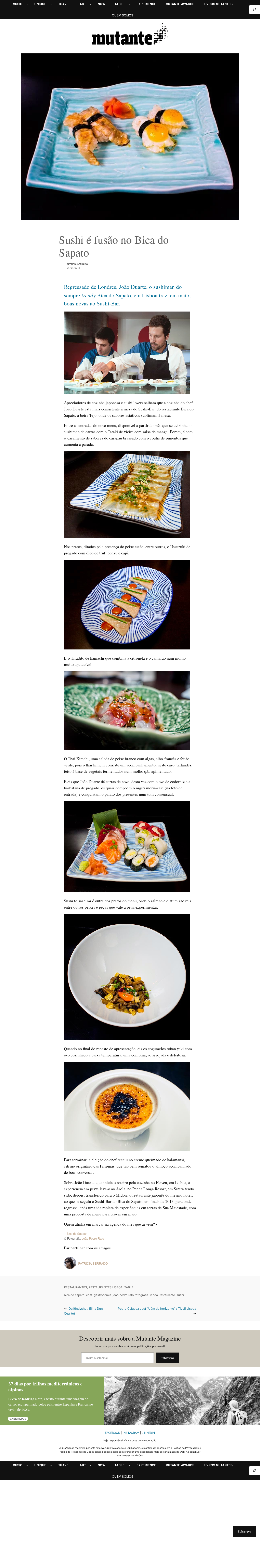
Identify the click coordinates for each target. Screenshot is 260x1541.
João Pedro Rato (93, 1238)
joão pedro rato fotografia (130, 1295)
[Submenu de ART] (90, 4)
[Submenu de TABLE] (129, 4)
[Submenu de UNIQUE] (51, 4)
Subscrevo (167, 1358)
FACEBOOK (112, 1432)
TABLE (128, 1287)
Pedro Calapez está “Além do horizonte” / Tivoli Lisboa (157, 1308)
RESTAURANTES (75, 1287)
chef (89, 1295)
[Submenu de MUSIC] (27, 4)
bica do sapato (74, 1295)
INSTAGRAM (131, 1432)
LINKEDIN (148, 1432)
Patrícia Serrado (77, 264)
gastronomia (102, 1295)
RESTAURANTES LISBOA (106, 1287)
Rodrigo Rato (32, 1399)
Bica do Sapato (77, 1233)
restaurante (167, 1295)
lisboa (154, 1295)
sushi (180, 1295)
